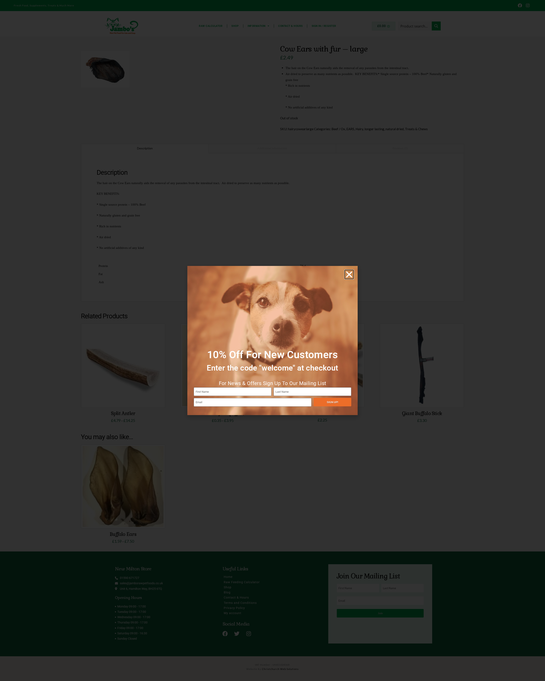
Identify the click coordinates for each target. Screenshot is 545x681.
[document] (272, 340)
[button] (349, 274)
